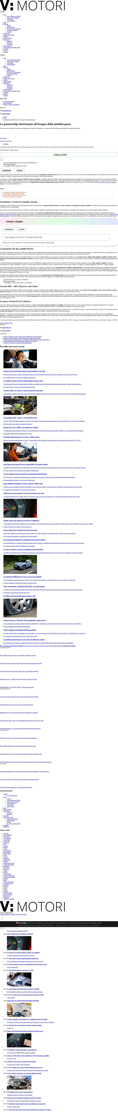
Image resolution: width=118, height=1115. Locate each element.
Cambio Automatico (8, 899)
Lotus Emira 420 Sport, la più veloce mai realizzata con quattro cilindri (19, 779)
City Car (5, 846)
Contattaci (13, 914)
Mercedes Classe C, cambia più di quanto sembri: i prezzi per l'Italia (18, 679)
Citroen (2, 323)
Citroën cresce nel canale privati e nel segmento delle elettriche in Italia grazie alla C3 (26, 339)
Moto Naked (6, 853)
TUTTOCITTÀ (71, 923)
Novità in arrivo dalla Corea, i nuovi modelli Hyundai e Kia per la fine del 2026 (21, 720)
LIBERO (28, 923)
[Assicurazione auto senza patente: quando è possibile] (60, 979)
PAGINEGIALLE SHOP (49, 923)
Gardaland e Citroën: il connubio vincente (15, 192)
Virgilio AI (6, 33)
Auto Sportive (7, 850)
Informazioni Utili (8, 817)
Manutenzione (11, 27)
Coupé (5, 849)
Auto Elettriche (11, 21)
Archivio (24, 914)
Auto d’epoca (10, 806)
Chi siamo (21, 925)
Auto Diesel (6, 839)
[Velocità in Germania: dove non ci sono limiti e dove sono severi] (60, 1101)
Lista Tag (6, 833)
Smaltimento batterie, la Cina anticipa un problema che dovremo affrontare (20, 728)
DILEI (76, 923)
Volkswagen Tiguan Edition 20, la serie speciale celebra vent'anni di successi (21, 663)
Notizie (5, 36)
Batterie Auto (7, 896)
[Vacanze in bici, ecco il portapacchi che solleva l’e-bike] (60, 992)
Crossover (6, 843)
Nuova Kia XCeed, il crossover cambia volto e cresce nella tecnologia (19, 671)
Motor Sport (6, 811)
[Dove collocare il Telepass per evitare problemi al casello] (60, 1070)
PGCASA (56, 923)
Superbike (6, 858)
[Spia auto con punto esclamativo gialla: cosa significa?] (60, 943)
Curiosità (5, 49)
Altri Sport (10, 44)
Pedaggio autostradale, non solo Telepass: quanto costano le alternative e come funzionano (24, 771)
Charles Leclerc (7, 892)
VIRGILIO (33, 923)
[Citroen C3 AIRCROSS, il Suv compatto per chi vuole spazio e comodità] (60, 1053)
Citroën (19, 170)
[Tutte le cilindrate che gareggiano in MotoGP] (60, 931)
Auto (4, 14)
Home (5, 116)
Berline (5, 847)
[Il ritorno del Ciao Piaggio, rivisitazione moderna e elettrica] (60, 1095)
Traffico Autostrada (8, 101)
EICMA (5, 861)
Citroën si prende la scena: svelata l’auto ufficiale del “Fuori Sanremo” (22, 336)
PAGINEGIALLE (39, 923)
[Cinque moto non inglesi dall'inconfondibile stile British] (60, 998)
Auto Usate (6, 841)
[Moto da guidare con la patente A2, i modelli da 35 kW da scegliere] (60, 1010)
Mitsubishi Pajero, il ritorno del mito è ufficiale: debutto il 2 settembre (19, 712)
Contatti (5, 52)
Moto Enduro (7, 852)
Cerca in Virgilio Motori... (7, 912)
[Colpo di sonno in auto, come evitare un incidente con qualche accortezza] (60, 1107)
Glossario (6, 816)
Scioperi (9, 32)
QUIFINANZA (86, 923)
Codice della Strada (12, 30)
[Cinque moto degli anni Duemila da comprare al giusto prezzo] (60, 1028)
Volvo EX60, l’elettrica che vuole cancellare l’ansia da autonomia (18, 746)
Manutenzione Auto (8, 863)
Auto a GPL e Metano (13, 18)
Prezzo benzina (7, 103)
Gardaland (6, 170)
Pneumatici (6, 866)
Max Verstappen (7, 894)
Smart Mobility (7, 38)
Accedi (2, 11)
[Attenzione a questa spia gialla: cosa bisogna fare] (60, 1040)
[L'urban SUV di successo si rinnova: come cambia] (60, 1058)
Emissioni (6, 897)
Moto (4, 22)
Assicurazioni (7, 874)
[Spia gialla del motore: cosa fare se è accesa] (60, 967)
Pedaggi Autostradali (9, 877)
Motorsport (6, 39)
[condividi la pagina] (1, 159)
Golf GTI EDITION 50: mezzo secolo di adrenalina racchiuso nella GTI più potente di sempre (25, 762)
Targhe (5, 871)
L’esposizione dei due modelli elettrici (14, 193)
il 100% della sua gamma (108, 258)
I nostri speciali (7, 46)
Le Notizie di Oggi (12, 795)
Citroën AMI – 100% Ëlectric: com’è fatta (15, 195)
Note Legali (26, 925)
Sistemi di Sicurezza (8, 875)
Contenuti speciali (5, 914)
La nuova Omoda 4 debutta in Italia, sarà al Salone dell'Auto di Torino (19, 696)
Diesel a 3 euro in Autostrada (11, 104)
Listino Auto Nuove (8, 35)
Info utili (5, 24)
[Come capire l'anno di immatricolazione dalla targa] (60, 955)
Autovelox (6, 869)
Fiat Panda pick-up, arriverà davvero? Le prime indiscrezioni (16, 704)
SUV (4, 844)
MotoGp (5, 886)
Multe (5, 880)
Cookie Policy (37, 925)
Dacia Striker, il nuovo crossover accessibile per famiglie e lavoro (18, 655)
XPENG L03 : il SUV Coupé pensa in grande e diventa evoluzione (18, 738)
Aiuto (53, 925)
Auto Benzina (7, 838)
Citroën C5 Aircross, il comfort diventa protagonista (17, 343)
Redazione (6, 826)
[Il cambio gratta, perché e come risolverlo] (60, 1083)
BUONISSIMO (93, 923)
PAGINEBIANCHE (63, 923)
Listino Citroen (8, 323)
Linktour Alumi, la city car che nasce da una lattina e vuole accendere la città (21, 754)
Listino (9, 798)
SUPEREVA (99, 923)
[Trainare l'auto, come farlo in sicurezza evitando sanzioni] (60, 1022)
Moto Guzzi (6, 860)
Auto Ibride (10, 19)
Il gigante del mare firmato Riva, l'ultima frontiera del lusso (16, 787)
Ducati (5, 889)
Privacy (31, 925)
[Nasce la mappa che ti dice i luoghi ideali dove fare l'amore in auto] (60, 961)
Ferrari (5, 888)
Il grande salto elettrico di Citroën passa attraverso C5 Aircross (20, 341)
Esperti (5, 50)
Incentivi (5, 878)
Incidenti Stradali (8, 883)
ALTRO (2, 55)
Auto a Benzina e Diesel (13, 16)
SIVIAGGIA (80, 923)
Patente (9, 25)
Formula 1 (10, 41)
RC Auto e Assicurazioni (13, 28)
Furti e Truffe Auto (8, 882)
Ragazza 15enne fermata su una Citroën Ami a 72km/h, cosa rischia (21, 338)
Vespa (5, 855)
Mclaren (5, 891)
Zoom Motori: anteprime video (11, 47)
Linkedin (5, 144)
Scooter (5, 857)
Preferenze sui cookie (46, 925)
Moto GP (9, 43)
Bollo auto (6, 867)
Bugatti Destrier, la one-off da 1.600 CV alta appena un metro (17, 687)
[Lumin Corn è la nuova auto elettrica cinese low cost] (60, 1064)
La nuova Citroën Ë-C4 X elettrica (13, 196)
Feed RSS (19, 914)
